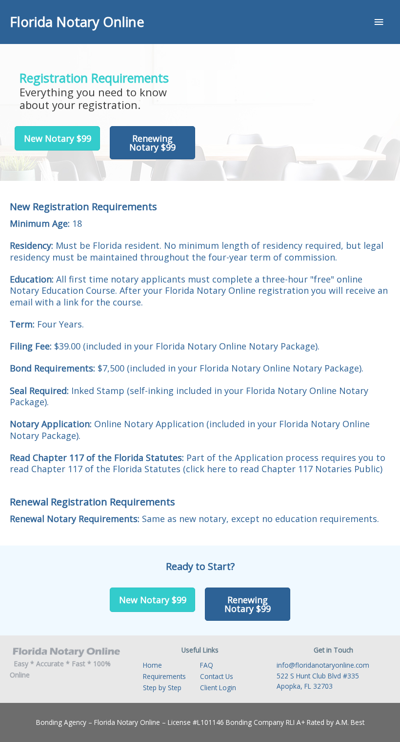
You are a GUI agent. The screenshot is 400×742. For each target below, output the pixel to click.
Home (152, 665)
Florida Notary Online (77, 22)
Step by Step (162, 687)
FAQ (206, 665)
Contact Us (216, 676)
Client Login (218, 687)
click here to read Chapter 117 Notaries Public (283, 469)
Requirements (164, 676)
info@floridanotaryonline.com (323, 665)
